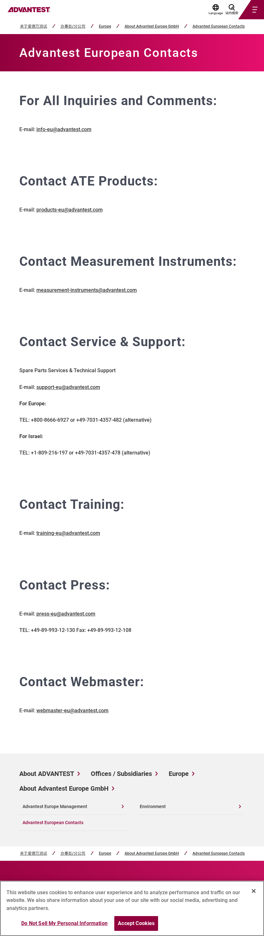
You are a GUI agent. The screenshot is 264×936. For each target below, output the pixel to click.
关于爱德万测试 (33, 26)
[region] (132, 908)
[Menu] (243, 9)
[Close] (254, 891)
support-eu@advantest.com (68, 387)
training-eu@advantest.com (68, 533)
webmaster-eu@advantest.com (72, 710)
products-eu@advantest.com (69, 210)
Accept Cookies (136, 923)
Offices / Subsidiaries (121, 774)
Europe (105, 26)
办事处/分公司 (73, 26)
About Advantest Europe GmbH (152, 26)
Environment (153, 806)
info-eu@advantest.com (63, 129)
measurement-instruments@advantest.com (86, 290)
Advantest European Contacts (219, 26)
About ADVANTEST (46, 774)
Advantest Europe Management (55, 806)
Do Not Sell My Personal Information (64, 923)
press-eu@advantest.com (65, 614)
